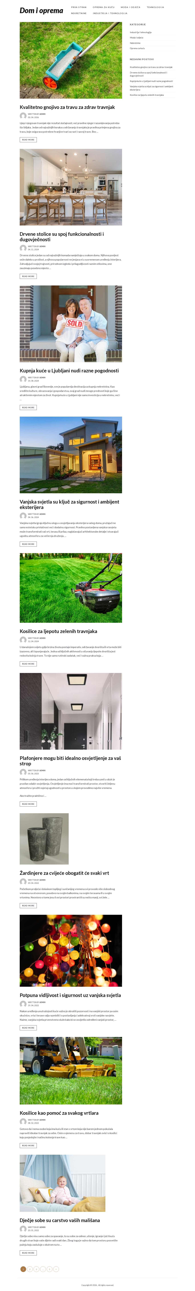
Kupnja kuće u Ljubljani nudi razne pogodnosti (69, 370)
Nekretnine (79, 13)
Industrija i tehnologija (110, 13)
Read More (28, 140)
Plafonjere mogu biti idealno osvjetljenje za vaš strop (70, 760)
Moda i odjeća (130, 7)
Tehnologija (155, 7)
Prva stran (79, 7)
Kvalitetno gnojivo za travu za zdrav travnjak (67, 107)
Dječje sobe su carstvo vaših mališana (60, 1220)
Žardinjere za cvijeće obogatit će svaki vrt (64, 873)
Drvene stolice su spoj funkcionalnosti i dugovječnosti (62, 236)
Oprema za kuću (104, 7)
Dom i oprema (41, 10)
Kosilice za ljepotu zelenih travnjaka (58, 631)
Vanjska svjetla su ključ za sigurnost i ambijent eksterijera (69, 504)
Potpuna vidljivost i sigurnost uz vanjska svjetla (70, 995)
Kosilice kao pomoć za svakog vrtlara (59, 1113)
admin (42, 114)
